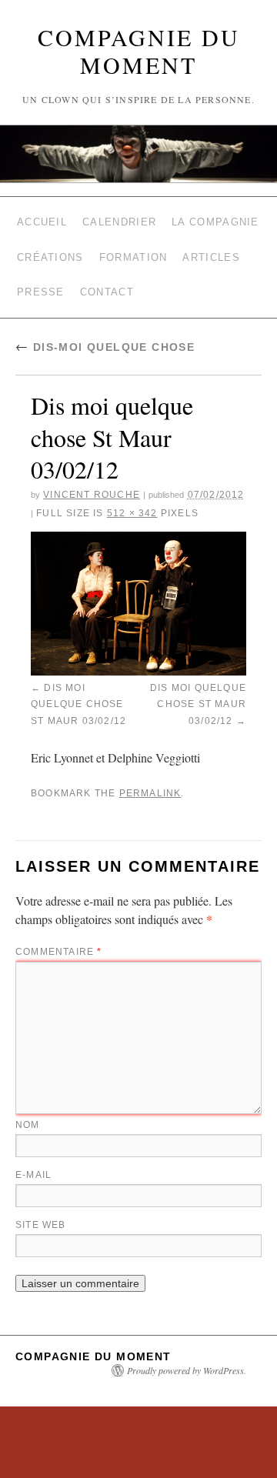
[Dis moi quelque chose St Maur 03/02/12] (138, 586)
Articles (210, 248)
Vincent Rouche (91, 477)
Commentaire (58, 923)
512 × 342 (132, 495)
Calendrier (119, 219)
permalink (150, 766)
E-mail (33, 1146)
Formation (133, 248)
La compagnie (215, 219)
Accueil (42, 219)
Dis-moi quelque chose (105, 329)
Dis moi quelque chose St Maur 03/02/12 (78, 683)
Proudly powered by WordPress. (186, 1342)
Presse (41, 277)
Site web (40, 1196)
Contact (107, 277)
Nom (27, 1096)
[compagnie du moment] (138, 154)
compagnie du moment (139, 51)
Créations (50, 248)
